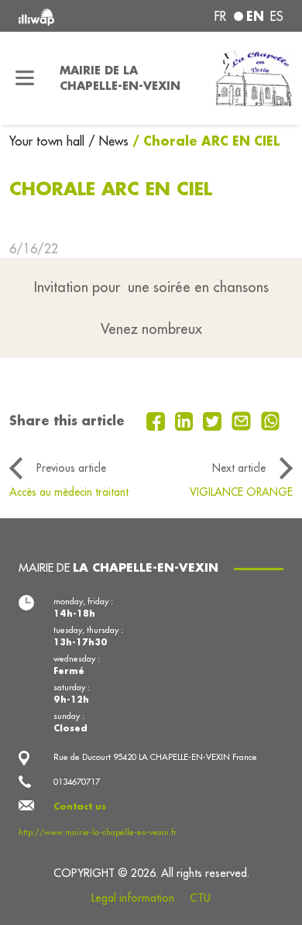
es (276, 16)
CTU (200, 898)
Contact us (79, 806)
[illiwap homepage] (68, 16)
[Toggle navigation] (25, 78)
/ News (108, 141)
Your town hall (48, 141)
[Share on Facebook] (157, 420)
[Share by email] (243, 420)
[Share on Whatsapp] (270, 420)
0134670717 (76, 781)
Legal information (132, 898)
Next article (239, 468)
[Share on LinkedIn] (186, 420)
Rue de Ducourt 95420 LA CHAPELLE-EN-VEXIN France (155, 756)
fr (220, 16)
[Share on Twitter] (214, 420)
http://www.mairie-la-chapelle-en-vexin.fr (98, 832)
